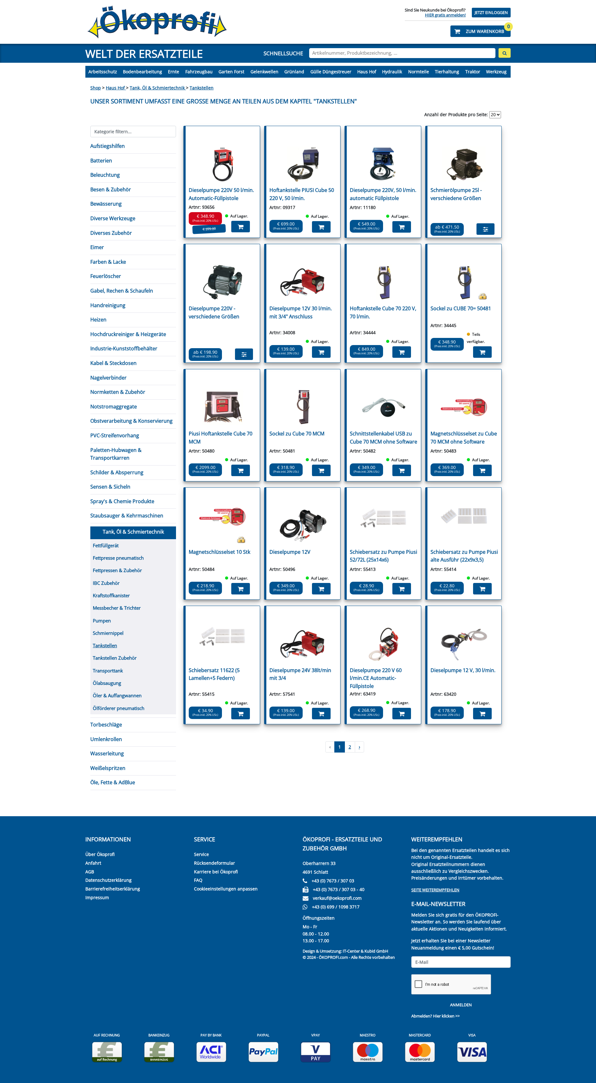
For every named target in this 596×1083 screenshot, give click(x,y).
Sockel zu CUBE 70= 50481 (461, 308)
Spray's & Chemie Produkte (122, 501)
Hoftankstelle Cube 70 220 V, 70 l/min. (383, 312)
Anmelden (461, 1005)
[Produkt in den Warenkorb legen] (240, 226)
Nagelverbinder (108, 377)
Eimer (97, 247)
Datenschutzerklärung (108, 880)
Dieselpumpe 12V (289, 551)
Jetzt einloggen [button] (491, 12)
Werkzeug (496, 72)
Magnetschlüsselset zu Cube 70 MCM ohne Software (464, 437)
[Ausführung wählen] (485, 229)
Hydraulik (392, 72)
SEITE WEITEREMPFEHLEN (435, 890)
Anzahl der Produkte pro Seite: (456, 114)
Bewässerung (106, 203)
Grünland (294, 72)
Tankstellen (202, 88)
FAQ (198, 880)
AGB (89, 872)
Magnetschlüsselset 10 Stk (219, 551)
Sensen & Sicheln (110, 486)
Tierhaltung (447, 72)
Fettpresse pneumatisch (118, 558)
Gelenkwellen (264, 72)
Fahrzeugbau (199, 72)
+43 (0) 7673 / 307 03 (333, 881)
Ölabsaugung (107, 683)
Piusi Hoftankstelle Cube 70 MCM (220, 437)
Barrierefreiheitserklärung (112, 889)
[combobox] (402, 53)
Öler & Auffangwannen (117, 695)
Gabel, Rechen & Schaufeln (121, 290)
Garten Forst (231, 72)
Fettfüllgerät (106, 545)
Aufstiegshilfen (107, 146)
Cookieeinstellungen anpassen (226, 889)
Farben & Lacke (108, 261)
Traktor (472, 72)
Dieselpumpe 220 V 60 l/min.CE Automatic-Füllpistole (376, 678)
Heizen (98, 319)
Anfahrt (93, 863)
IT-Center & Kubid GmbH (365, 951)
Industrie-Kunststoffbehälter (123, 348)
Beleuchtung (105, 174)
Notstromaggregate (113, 406)
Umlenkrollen (106, 739)
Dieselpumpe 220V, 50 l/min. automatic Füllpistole (383, 194)
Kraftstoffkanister (111, 595)
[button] (480, 31)
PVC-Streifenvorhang (114, 435)
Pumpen (102, 620)
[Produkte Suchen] (505, 53)
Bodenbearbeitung (142, 72)
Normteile (418, 72)
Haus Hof (366, 72)
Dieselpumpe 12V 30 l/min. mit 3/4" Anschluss (300, 312)
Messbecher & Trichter (117, 608)
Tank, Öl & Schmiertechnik (158, 88)
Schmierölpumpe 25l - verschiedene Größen (456, 194)
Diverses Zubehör (111, 233)
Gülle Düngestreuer (330, 72)
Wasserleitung (107, 753)
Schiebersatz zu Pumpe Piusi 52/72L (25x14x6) (383, 555)
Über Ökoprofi (100, 854)
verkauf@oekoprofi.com (337, 898)
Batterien (101, 160)
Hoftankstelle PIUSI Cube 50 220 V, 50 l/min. (301, 194)
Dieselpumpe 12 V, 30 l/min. (463, 670)
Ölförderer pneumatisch (118, 708)
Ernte (173, 72)
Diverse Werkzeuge (112, 218)
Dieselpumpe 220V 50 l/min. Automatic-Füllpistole (221, 194)
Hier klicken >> (446, 1016)
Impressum (97, 897)
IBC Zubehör (106, 583)
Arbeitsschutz (102, 72)
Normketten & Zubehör (117, 392)
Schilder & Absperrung (116, 472)
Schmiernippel (108, 633)
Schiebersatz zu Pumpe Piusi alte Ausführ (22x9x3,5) (464, 555)
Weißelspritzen (107, 768)
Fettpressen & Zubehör (117, 570)
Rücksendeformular (214, 863)
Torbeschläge (106, 724)
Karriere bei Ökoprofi (216, 872)
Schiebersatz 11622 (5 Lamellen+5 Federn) (214, 674)
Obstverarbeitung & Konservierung (131, 420)
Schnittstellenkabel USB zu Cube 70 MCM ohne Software (383, 437)
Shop (95, 88)
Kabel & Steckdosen (113, 363)
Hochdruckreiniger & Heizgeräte (128, 334)
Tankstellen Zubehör (115, 658)
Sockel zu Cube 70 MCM (296, 433)
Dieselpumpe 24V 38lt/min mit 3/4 (300, 674)
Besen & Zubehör (110, 189)
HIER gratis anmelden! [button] (445, 15)
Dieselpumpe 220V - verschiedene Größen (214, 312)
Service (201, 854)
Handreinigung (107, 305)
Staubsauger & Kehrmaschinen (126, 515)
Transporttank (108, 670)
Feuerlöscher (105, 276)
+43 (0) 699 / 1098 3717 (335, 907)
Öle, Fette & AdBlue (112, 782)
